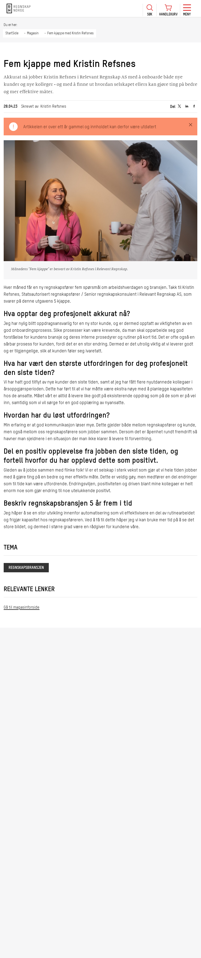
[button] (149, 10)
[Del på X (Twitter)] (179, 106)
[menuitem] (149, 8)
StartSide (11, 33)
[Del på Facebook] (194, 106)
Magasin (33, 33)
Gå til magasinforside (21, 608)
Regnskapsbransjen (26, 568)
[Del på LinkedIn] (187, 106)
